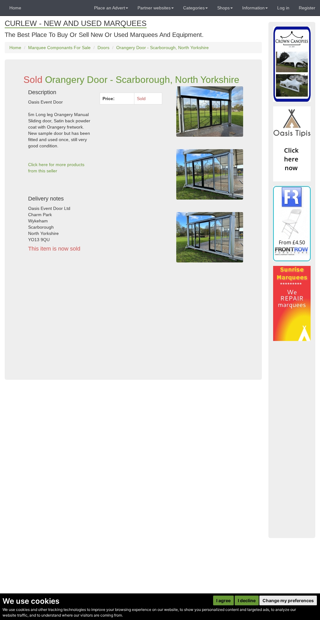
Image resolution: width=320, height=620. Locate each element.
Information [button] (253, 7)
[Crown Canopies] (291, 64)
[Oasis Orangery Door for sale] (209, 237)
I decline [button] (247, 600)
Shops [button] (223, 7)
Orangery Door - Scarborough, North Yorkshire (162, 47)
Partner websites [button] (154, 7)
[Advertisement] (95, 314)
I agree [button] (223, 600)
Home (15, 7)
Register (307, 7)
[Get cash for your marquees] (291, 303)
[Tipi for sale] (291, 143)
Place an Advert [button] (109, 7)
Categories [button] (194, 7)
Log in (283, 7)
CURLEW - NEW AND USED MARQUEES (76, 23)
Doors (103, 47)
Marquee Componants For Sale (59, 47)
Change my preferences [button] (288, 600)
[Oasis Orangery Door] (209, 174)
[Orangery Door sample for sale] (209, 111)
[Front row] (291, 223)
